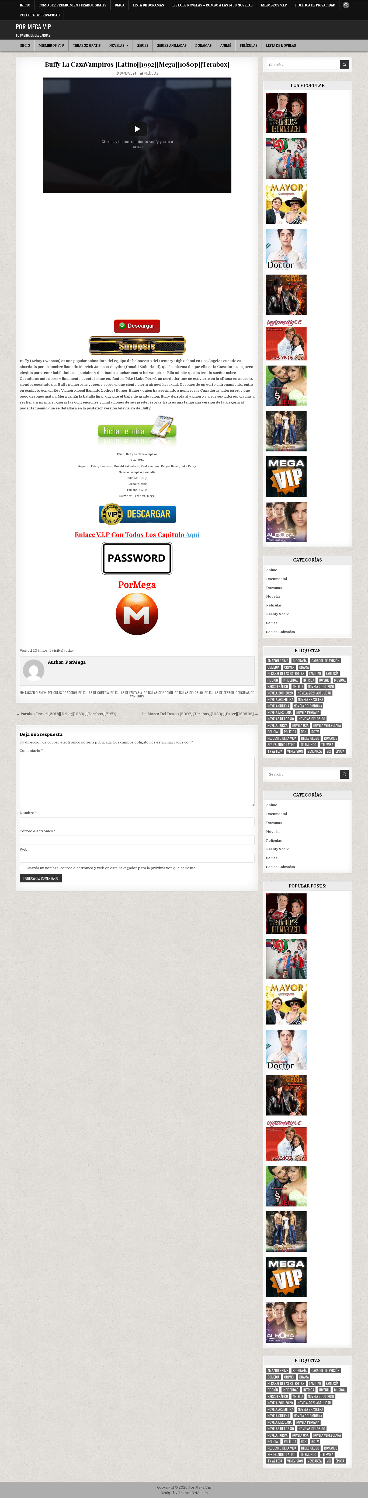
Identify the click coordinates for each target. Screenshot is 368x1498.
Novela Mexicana (279, 712)
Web (23, 849)
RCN (304, 731)
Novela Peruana (307, 712)
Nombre (28, 813)
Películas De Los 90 (189, 692)
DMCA (119, 5)
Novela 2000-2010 (321, 686)
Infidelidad (290, 680)
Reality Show (277, 614)
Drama (304, 667)
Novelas (116, 45)
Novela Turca (277, 725)
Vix (329, 751)
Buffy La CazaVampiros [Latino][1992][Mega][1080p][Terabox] (137, 64)
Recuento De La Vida (282, 738)
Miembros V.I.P (274, 5)
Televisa (327, 744)
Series (142, 45)
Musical (340, 680)
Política (290, 731)
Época (340, 751)
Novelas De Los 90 (312, 718)
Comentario (31, 751)
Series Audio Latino (282, 744)
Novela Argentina (280, 699)
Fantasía (332, 673)
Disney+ (41, 692)
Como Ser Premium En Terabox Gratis (72, 5)
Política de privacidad (315, 5)
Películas (249, 45)
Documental (276, 579)
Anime (271, 570)
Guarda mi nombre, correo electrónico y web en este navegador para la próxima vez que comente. (111, 868)
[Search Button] (346, 5)
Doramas (203, 45)
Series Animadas (172, 45)
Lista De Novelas (281, 45)
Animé (225, 45)
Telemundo (308, 744)
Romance (330, 738)
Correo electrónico (38, 831)
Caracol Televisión (325, 660)
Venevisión (295, 751)
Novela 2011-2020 (280, 693)
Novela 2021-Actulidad (314, 693)
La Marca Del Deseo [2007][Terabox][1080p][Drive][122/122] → (200, 714)
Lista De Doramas (148, 5)
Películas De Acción (62, 692)
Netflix (298, 686)
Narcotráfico (278, 686)
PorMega (75, 662)
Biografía (300, 660)
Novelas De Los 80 (281, 718)
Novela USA (300, 725)
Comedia (273, 667)
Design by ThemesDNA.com (184, 1493)
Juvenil (324, 680)
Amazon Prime (278, 660)
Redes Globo (310, 738)
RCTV (315, 731)
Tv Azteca (275, 751)
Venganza (315, 751)
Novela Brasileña (310, 699)
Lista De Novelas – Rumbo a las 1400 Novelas (212, 5)
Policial (273, 731)
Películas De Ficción (158, 692)
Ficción (273, 680)
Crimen (289, 667)
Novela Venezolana (327, 725)
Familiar (315, 673)
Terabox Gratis (87, 45)
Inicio (25, 5)
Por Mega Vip (33, 26)
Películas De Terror (219, 692)
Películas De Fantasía (126, 692)
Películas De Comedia (93, 692)
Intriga (308, 680)
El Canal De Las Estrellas (286, 673)
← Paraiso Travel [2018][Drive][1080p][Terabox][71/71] (66, 714)
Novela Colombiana (308, 705)
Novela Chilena (278, 705)
